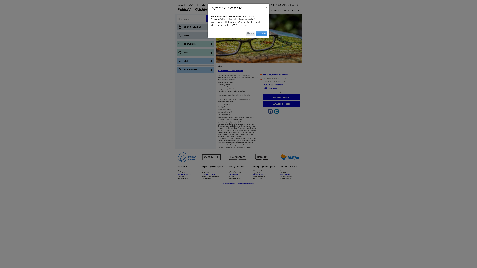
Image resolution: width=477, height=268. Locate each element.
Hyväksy (262, 33)
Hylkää (250, 33)
